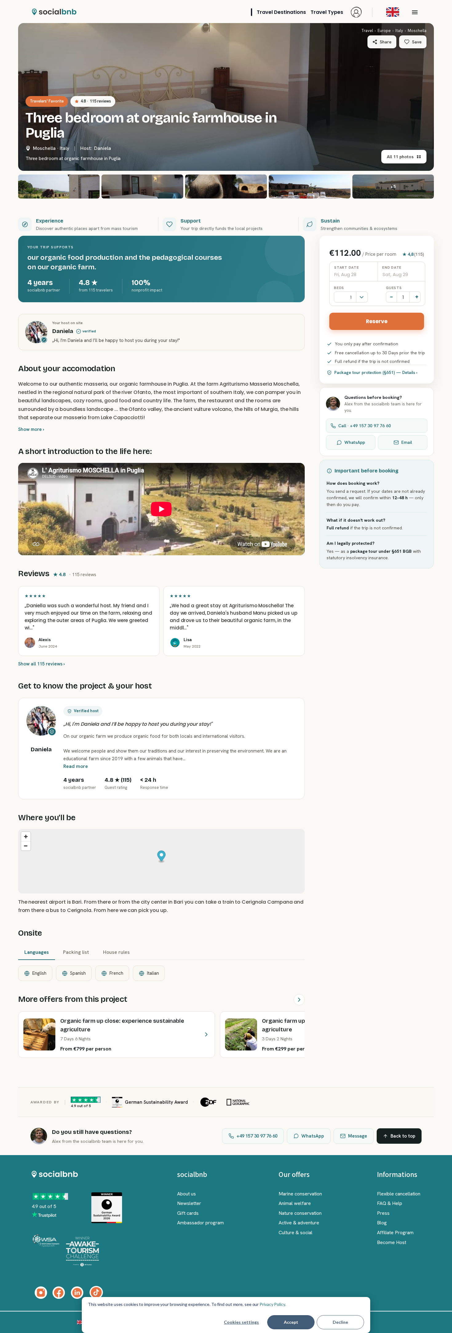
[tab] (36, 952)
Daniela (102, 148)
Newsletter (189, 1203)
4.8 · (96, 101)
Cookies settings (241, 1322)
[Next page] (299, 999)
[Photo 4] (226, 187)
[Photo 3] (142, 187)
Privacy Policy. (273, 1304)
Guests (394, 287)
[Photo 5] (310, 187)
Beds (339, 287)
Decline (340, 1322)
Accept (291, 1322)
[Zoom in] (25, 836)
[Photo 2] (59, 187)
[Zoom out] (25, 845)
